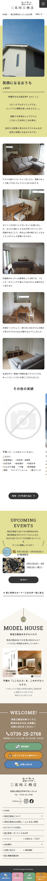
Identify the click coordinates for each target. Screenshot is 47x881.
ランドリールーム (19, 470)
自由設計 (19, 463)
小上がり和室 (9, 466)
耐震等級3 (8, 460)
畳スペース (36, 470)
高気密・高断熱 (23, 460)
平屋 (22, 466)
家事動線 (31, 466)
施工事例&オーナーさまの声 (21, 14)
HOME (5, 14)
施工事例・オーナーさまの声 (16, 833)
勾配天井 (31, 463)
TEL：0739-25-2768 (23, 794)
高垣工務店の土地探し (13, 821)
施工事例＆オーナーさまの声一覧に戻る (25, 592)
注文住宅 (7, 463)
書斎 (6, 470)
